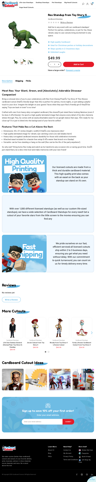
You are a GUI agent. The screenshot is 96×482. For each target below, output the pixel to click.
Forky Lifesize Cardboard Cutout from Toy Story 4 (81, 344)
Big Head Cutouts (70, 2)
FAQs (28, 81)
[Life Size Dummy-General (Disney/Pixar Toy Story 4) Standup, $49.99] (12, 327)
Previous (2, 333)
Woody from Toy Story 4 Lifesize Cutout (59, 344)
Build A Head (86, 456)
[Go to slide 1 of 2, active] (45, 352)
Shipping (19, 81)
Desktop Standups (42, 2)
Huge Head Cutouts (26, 7)
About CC (51, 450)
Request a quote (73, 70)
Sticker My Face (87, 450)
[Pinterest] (87, 474)
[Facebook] (77, 474)
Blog (49, 453)
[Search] (83, 4)
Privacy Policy (68, 456)
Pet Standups (57, 2)
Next (92, 333)
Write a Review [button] (66, 22)
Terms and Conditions (70, 460)
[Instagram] (82, 474)
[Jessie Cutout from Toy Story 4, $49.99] (35, 327)
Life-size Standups (26, 2)
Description (7, 81)
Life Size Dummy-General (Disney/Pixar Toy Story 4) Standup (12, 345)
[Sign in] (87, 4)
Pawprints (85, 453)
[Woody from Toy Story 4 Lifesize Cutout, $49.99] (58, 327)
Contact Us (67, 450)
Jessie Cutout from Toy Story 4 (35, 344)
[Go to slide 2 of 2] (48, 352)
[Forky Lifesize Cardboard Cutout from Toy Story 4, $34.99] (81, 327)
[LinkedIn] (92, 474)
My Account (67, 453)
